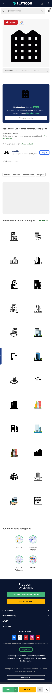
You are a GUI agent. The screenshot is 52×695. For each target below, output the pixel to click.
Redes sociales (26, 631)
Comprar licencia (26, 118)
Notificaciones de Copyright (35, 658)
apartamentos (28, 175)
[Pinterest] (26, 637)
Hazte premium (26, 601)
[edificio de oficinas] (14, 260)
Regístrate (26, 649)
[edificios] (38, 260)
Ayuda (5, 621)
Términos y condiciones (16, 655)
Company (7, 626)
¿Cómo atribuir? (27, 144)
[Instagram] (32, 637)
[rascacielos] (38, 404)
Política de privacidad (36, 655)
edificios (16, 175)
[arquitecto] (14, 380)
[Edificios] (38, 236)
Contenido (8, 611)
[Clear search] (37, 11)
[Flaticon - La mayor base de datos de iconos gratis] (22, 3)
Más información (32, 113)
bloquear (40, 175)
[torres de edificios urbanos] (38, 452)
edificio (7, 175)
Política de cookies (14, 658)
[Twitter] (20, 637)
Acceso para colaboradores (26, 594)
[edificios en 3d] (14, 476)
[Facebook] (14, 637)
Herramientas (9, 616)
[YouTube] (38, 637)
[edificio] (14, 236)
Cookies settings (26, 661)
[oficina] (38, 380)
